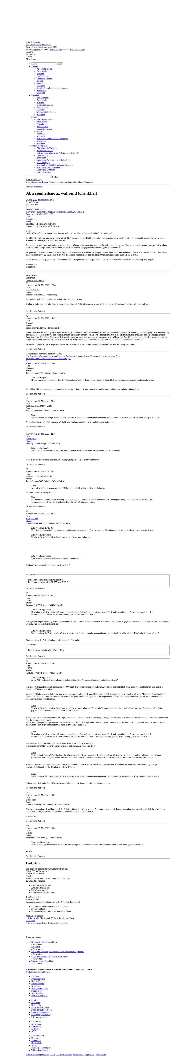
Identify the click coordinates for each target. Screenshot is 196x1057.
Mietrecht (41, 86)
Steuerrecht (41, 90)
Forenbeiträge (56, 49)
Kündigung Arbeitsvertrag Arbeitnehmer (54, 160)
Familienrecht (42, 76)
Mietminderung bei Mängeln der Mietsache (55, 165)
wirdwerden (31, 800)
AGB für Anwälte (64, 1055)
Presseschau (36, 991)
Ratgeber (36, 49)
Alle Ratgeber (42, 98)
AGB (33, 1031)
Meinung (40, 110)
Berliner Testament (45, 150)
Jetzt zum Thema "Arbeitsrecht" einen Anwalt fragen (48, 358)
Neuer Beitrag (41, 212)
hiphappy (30, 368)
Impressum (41, 158)
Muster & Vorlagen (39, 146)
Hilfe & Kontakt (33, 42)
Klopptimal (30, 219)
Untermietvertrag (44, 172)
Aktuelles (35, 1029)
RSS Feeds (36, 1005)
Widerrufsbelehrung (39, 1050)
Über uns (35, 1038)
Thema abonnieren (46, 200)
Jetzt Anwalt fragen (76, 212)
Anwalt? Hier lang (34, 179)
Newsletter (35, 1002)
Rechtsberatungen (77, 49)
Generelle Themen (44, 78)
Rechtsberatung (37, 984)
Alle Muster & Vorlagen (47, 148)
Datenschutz (36, 1043)
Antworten (30, 212)
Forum (34, 117)
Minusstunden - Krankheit (42, 961)
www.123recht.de (33, 182)
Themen (34, 66)
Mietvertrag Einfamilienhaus (49, 167)
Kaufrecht (41, 83)
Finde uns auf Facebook (41, 1010)
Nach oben (30, 920)
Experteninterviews (45, 105)
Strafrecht (41, 93)
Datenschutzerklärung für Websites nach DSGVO (58, 153)
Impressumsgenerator (40, 1012)
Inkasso (40, 81)
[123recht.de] (38, 45)
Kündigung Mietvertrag (41, 1014)
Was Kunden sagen (39, 988)
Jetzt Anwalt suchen (34, 916)
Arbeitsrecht (42, 71)
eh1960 (29, 668)
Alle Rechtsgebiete (45, 69)
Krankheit (35, 947)
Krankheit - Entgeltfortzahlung (44, 942)
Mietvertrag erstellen (40, 1017)
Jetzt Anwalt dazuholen (58, 212)
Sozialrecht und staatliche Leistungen (52, 88)
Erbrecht (40, 73)
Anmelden (35, 986)
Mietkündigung (43, 162)
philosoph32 (31, 439)
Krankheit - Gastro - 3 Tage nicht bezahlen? (49, 956)
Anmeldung (36, 1024)
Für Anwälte (101, 1055)
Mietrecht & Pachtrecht (46, 112)
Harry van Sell (32, 518)
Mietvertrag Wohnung (46, 170)
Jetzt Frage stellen (33, 897)
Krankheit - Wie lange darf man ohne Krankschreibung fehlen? (57, 951)
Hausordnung (42, 155)
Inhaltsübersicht (38, 979)
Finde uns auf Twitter (40, 1007)
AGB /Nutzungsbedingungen (40, 1046)
